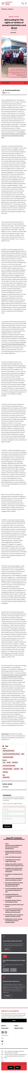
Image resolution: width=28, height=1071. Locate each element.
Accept (11, 1068)
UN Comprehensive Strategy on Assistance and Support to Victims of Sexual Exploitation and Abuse (13, 674)
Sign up (14, 1020)
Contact (16, 1025)
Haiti (22, 768)
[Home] (7, 3)
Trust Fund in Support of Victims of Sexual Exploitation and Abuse (13, 344)
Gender (22, 754)
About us (3, 1025)
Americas (8, 762)
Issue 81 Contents (5, 83)
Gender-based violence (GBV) (8, 750)
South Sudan (5, 772)
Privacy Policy (4, 1028)
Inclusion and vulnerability (8, 757)
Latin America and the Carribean (9, 765)
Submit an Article (18, 1028)
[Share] (25, 82)
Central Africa (14, 762)
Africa (4, 762)
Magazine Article (6, 777)
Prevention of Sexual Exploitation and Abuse (11, 754)
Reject (18, 1068)
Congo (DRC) (16, 768)
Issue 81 (11, 16)
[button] (23, 3)
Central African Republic (7, 768)
